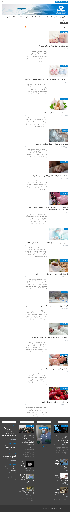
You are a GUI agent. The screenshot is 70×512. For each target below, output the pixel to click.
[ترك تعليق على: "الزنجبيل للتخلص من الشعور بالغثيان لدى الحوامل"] (25, 277)
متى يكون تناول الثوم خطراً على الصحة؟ (54, 112)
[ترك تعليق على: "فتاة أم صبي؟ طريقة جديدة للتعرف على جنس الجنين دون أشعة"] (25, 82)
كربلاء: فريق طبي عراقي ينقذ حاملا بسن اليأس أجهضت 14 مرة (47, 306)
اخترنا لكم (65, 130)
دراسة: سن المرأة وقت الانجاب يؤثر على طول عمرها (50, 337)
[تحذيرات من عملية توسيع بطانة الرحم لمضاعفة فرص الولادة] (58, 234)
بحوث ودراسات (64, 99)
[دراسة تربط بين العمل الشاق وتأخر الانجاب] (58, 360)
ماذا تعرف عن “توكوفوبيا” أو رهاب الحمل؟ (53, 46)
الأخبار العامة (65, 426)
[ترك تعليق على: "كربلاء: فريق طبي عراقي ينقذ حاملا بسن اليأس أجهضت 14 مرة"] (25, 308)
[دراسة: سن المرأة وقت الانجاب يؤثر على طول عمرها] (58, 329)
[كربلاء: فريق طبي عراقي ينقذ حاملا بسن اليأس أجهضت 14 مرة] (58, 297)
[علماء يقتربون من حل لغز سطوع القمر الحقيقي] (30, 464)
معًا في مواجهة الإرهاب (51, 17)
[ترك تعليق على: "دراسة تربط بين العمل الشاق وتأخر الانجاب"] (25, 371)
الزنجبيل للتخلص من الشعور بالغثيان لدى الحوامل (51, 274)
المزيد (8, 17)
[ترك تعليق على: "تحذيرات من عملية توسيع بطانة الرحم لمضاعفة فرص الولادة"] (25, 245)
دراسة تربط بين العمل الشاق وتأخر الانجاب (53, 369)
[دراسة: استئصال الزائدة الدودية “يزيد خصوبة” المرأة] (58, 167)
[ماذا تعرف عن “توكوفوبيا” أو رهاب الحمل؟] (58, 37)
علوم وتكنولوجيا (43, 428)
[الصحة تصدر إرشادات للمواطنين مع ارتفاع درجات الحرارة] (64, 490)
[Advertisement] (12, 31)
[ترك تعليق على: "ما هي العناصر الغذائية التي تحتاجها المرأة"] (25, 405)
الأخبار (40, 17)
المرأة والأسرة (64, 32)
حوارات (14, 17)
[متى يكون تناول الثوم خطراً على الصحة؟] (58, 104)
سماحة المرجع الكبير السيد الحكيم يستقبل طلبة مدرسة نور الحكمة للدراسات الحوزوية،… (27, 440)
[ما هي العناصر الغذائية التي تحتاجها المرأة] (58, 393)
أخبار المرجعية (30, 426)
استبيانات (33, 17)
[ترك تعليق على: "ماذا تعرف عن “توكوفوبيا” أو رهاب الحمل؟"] (25, 49)
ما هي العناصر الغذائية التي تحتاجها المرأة (54, 402)
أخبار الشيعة (65, 292)
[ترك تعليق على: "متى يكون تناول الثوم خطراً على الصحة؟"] (25, 115)
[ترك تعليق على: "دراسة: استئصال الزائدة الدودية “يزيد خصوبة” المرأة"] (25, 178)
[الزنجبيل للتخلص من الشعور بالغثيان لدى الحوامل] (58, 265)
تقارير (26, 17)
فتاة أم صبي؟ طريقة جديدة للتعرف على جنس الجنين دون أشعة (46, 79)
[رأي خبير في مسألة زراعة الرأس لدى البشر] (30, 476)
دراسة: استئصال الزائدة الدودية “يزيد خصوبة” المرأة (50, 176)
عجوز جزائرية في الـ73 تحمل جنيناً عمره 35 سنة (52, 144)
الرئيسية (62, 17)
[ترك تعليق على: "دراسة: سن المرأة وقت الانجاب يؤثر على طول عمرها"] (25, 340)
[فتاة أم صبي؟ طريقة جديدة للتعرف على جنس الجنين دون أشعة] (58, 71)
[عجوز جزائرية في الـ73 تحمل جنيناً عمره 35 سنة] (58, 135)
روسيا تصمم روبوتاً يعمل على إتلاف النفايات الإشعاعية (9, 468)
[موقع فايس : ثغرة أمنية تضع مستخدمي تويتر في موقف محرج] (61, 429)
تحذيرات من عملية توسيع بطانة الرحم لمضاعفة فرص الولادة (47, 242)
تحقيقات (20, 17)
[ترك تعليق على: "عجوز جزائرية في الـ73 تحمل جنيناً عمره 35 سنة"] (25, 147)
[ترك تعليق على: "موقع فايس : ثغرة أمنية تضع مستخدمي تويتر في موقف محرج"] (54, 445)
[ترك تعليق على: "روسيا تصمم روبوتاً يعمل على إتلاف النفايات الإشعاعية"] (39, 442)
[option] (43, 435)
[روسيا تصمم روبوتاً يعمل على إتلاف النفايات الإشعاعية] (30, 488)
